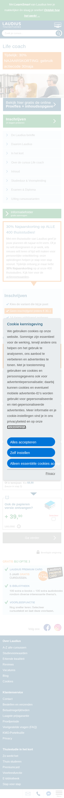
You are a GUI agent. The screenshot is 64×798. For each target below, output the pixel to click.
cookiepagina (16, 427)
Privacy (50, 473)
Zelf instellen (20, 453)
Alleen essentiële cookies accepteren (32, 463)
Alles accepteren (23, 442)
